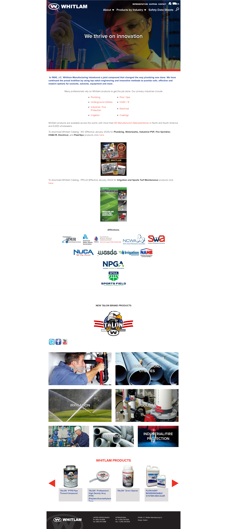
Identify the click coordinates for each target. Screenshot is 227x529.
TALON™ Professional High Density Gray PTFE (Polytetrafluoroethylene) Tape (100, 495)
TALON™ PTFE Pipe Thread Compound (69, 492)
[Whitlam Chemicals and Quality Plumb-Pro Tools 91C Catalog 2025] (113, 159)
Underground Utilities (101, 102)
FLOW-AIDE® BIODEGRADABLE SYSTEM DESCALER (155, 493)
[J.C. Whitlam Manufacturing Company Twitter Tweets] (51, 341)
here (101, 135)
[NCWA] (134, 239)
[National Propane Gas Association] (113, 264)
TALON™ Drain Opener (127, 490)
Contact (162, 4)
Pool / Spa (125, 97)
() (178, 4)
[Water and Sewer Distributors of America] (107, 252)
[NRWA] (107, 239)
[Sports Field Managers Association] (113, 278)
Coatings (124, 115)
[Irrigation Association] (129, 252)
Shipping (153, 4)
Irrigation (95, 115)
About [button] (107, 10)
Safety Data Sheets (161, 10)
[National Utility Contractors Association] (84, 252)
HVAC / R (124, 102)
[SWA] (156, 239)
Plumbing (95, 97)
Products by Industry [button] (130, 10)
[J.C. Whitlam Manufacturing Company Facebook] (58, 341)
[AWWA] (88, 239)
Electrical (124, 108)
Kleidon (145, 520)
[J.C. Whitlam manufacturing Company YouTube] (65, 341)
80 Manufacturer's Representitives (131, 122)
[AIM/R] (71, 239)
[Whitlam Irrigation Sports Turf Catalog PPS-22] (113, 204)
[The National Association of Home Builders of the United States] (146, 252)
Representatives (140, 4)
